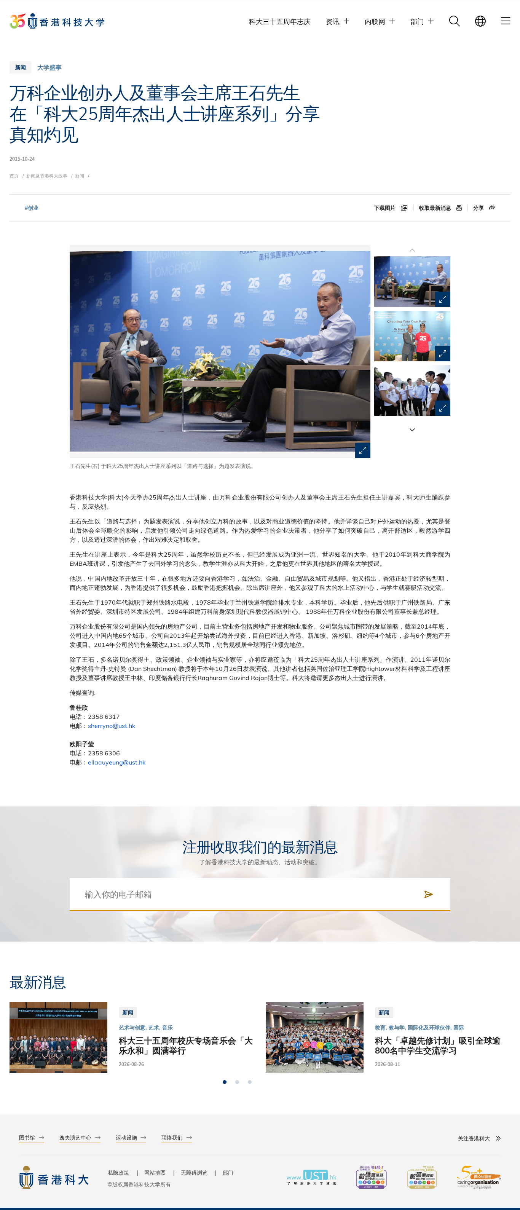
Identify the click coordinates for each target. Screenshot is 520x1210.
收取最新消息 (436, 207)
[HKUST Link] (57, 21)
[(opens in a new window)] (371, 1178)
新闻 (79, 175)
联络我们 (172, 1137)
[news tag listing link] (31, 208)
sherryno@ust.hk (111, 726)
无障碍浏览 (194, 1172)
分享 (479, 207)
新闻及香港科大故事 (46, 175)
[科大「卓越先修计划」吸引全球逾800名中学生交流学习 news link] (388, 1037)
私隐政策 (118, 1172)
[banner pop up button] (362, 450)
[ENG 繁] (480, 21)
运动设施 (126, 1137)
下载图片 (385, 207)
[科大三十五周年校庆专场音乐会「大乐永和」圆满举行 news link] (132, 1037)
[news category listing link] (49, 67)
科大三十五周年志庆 (280, 21)
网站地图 (155, 1172)
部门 (228, 1172)
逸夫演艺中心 (75, 1137)
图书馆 (27, 1137)
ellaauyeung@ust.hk (116, 762)
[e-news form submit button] (428, 894)
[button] (412, 429)
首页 (14, 175)
